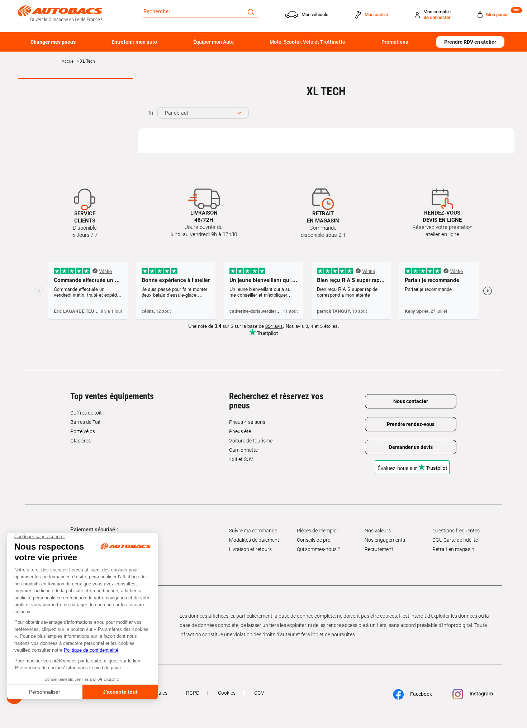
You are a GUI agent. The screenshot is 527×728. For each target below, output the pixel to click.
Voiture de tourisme (250, 441)
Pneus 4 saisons (247, 422)
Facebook (420, 694)
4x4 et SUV (241, 459)
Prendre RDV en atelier (470, 42)
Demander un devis (411, 447)
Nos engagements (385, 540)
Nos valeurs (378, 530)
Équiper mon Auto (213, 42)
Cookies (227, 693)
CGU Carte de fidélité (455, 540)
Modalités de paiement (254, 540)
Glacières (80, 441)
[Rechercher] (250, 11)
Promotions (394, 42)
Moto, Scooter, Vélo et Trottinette (307, 42)
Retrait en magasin (453, 549)
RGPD (192, 693)
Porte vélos (82, 431)
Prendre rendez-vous (411, 424)
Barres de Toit (85, 422)
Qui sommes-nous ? (318, 549)
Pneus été (240, 431)
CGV (259, 693)
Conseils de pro (314, 540)
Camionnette (243, 450)
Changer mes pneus (53, 42)
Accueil (69, 61)
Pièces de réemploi (317, 530)
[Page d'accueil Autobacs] (60, 13)
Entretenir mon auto (134, 42)
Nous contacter (410, 401)
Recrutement (379, 549)
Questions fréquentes (456, 530)
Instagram (481, 693)
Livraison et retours (250, 549)
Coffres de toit (86, 413)
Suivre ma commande (253, 530)
